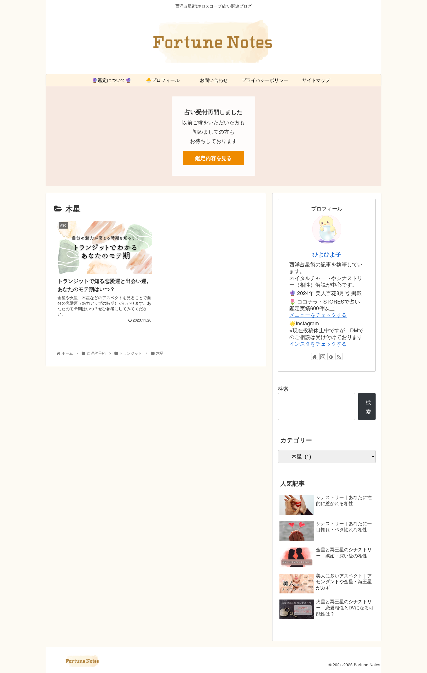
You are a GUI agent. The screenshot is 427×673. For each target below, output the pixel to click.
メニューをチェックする (318, 314)
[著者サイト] (314, 356)
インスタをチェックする (318, 343)
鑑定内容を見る (213, 158)
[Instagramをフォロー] (322, 356)
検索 (283, 388)
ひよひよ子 (326, 254)
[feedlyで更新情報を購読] (330, 356)
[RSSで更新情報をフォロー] (339, 356)
